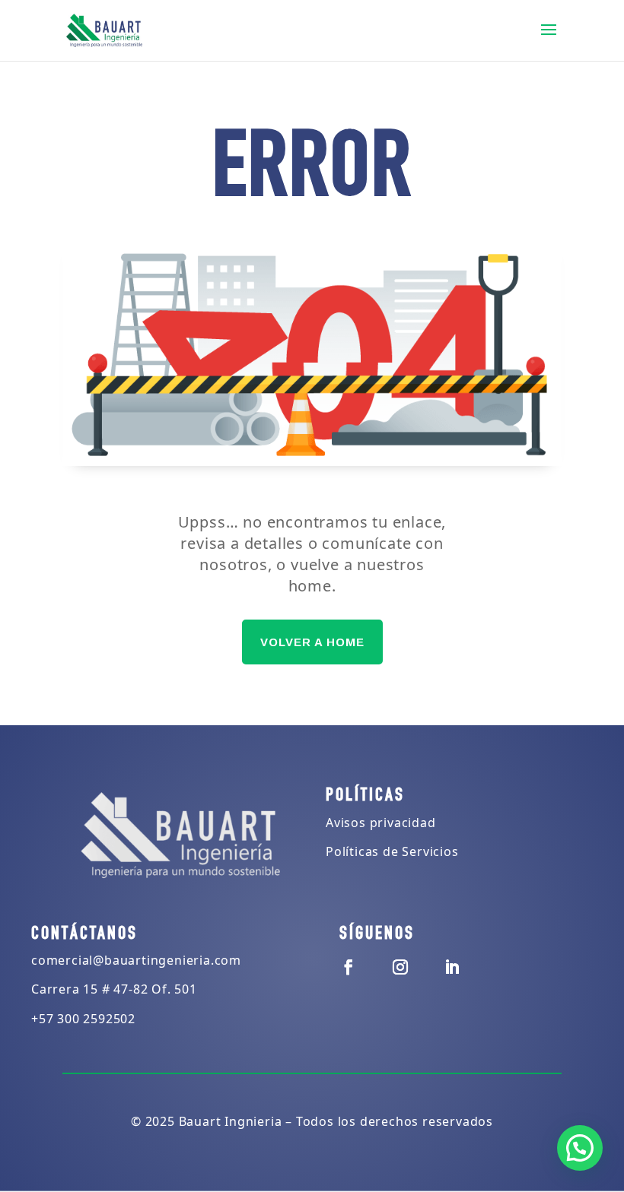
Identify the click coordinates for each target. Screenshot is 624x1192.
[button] (580, 1148)
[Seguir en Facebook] (348, 967)
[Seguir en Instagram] (400, 967)
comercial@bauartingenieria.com (136, 960)
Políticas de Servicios (392, 851)
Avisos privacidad (381, 822)
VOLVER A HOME (312, 642)
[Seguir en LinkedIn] (452, 967)
